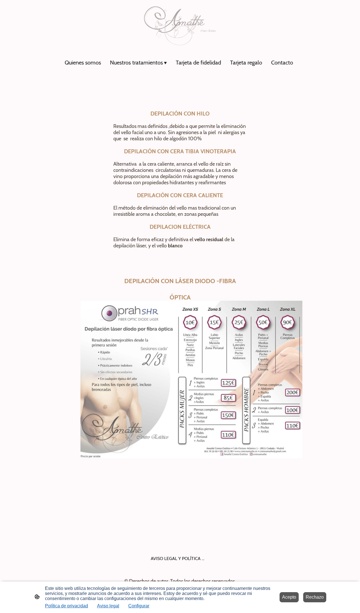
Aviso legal (108, 605)
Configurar (138, 605)
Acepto (289, 597)
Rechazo (315, 597)
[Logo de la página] (180, 25)
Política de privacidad (66, 605)
